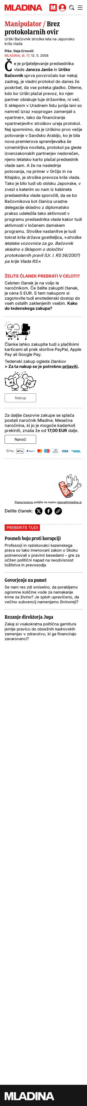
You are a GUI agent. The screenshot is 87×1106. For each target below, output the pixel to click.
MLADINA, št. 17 (17, 55)
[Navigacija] (80, 7)
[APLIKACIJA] (53, 7)
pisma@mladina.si (69, 502)
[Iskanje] (71, 7)
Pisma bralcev (24, 502)
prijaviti (70, 366)
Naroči (20, 439)
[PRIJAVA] (62, 7)
